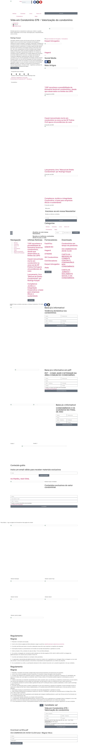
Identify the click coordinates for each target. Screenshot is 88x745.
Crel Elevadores (51, 261)
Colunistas (22, 13)
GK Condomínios (51, 257)
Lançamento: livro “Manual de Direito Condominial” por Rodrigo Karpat (59, 171)
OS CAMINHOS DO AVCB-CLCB (69, 250)
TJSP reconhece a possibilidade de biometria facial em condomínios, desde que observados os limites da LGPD (60, 89)
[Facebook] (34, 2)
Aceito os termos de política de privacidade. (22, 503)
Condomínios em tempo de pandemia (70, 245)
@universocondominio (59, 644)
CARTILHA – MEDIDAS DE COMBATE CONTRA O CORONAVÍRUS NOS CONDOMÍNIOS (68, 260)
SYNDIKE (48, 254)
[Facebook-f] (46, 61)
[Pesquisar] (31, 2)
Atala (47, 268)
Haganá (48, 53)
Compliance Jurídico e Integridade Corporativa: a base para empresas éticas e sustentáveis (58, 200)
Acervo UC (38, 13)
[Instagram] (37, 2)
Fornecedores (19, 16)
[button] (13, 74)
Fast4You (48, 244)
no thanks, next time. (20, 479)
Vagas (36, 16)
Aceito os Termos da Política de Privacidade (56, 387)
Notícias (14, 13)
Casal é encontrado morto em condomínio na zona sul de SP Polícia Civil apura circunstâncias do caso (59, 120)
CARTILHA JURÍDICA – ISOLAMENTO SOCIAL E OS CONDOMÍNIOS (68, 274)
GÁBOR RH (49, 247)
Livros (30, 13)
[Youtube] (40, 2)
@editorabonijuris (49, 644)
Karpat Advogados (52, 41)
